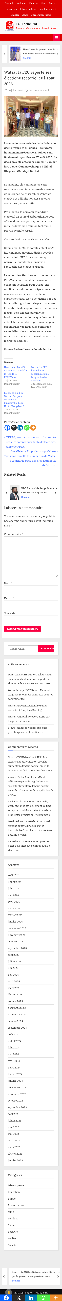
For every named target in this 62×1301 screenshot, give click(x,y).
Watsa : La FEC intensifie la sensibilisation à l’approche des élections (40, 374)
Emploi (15, 14)
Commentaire (13, 534)
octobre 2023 (15, 1100)
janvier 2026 (15, 921)
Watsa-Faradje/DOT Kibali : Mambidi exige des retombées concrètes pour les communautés (30, 694)
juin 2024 (13, 1047)
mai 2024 (13, 1054)
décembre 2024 (17, 1007)
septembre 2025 (17, 948)
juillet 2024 (14, 1041)
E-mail (9, 598)
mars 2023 (14, 1147)
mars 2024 (14, 1067)
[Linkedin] (20, 428)
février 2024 (15, 1074)
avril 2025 (14, 981)
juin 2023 (13, 1127)
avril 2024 (14, 1060)
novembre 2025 (17, 935)
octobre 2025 (15, 941)
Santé (25, 14)
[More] (33, 428)
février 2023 (15, 1153)
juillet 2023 (14, 1120)
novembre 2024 (17, 1014)
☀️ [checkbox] (8, 1292)
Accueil (9, 3)
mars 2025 (14, 988)
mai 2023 (13, 1133)
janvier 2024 (15, 1080)
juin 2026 (13, 888)
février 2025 (15, 994)
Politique (21, 3)
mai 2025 (13, 974)
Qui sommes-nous (41, 14)
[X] (14, 428)
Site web (9, 613)
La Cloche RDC (27, 24)
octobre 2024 (15, 1021)
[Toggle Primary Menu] (56, 37)
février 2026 (15, 914)
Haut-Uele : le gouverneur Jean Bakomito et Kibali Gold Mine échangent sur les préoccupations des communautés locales (38, 52)
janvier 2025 (15, 1001)
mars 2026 (14, 908)
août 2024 (13, 1034)
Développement (47, 9)
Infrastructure (28, 9)
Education (11, 9)
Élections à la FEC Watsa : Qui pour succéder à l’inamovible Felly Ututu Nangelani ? (14, 399)
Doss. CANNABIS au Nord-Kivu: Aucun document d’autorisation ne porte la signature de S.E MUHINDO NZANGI (30, 679)
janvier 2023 (15, 1160)
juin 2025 (13, 968)
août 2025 (13, 954)
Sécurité (33, 3)
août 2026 (13, 875)
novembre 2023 (17, 1094)
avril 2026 (14, 901)
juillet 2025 (14, 961)
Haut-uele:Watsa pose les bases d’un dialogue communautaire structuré (29, 846)
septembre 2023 (17, 1107)
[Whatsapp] (27, 428)
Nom (8, 583)
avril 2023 (14, 1140)
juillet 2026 (14, 881)
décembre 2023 (17, 1087)
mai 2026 (13, 895)
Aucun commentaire (40, 91)
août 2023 (13, 1114)
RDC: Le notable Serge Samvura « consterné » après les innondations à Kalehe (39, 490)
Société (53, 3)
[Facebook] (7, 428)
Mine (43, 3)
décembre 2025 (17, 928)
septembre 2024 (17, 1027)
